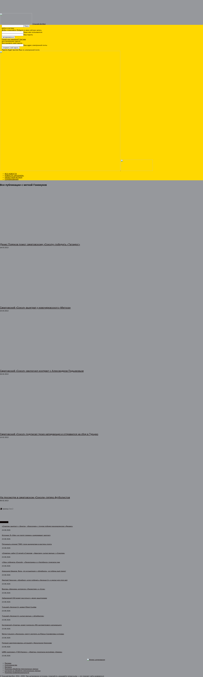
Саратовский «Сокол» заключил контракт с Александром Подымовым (42, 370)
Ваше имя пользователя (32, 32)
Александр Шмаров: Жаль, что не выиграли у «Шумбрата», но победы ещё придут (34, 571)
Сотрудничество (11, 665)
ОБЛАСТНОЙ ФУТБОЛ (13, 177)
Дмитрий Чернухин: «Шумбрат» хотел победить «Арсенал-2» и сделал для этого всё (34, 580)
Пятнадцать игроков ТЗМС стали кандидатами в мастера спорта (27, 544)
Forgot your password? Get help (14, 39)
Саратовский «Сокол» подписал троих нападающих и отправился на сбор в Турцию (49, 434)
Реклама (8, 663)
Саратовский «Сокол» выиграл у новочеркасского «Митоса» (35, 307)
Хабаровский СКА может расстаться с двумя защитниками (24, 598)
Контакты (8, 667)
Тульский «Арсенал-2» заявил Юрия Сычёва (19, 607)
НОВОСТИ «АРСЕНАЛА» (14, 176)
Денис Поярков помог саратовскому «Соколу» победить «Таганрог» (40, 244)
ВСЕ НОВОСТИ (11, 174)
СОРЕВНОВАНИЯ (11, 179)
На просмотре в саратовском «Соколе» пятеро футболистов (35, 497)
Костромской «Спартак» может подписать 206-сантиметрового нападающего (32, 625)
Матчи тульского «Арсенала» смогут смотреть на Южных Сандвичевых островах (33, 634)
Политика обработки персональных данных (21, 669)
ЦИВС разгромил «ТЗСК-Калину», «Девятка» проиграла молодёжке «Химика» (32, 652)
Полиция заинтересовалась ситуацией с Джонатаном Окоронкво (27, 643)
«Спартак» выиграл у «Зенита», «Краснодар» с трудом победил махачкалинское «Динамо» (37, 526)
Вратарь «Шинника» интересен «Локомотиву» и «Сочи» (23, 589)
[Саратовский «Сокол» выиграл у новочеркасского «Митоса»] (52, 279)
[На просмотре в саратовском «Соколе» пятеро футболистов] (52, 468)
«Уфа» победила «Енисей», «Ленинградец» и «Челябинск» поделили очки (31, 562)
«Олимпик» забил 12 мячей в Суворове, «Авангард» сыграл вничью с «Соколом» (33, 553)
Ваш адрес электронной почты (35, 45)
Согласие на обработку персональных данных (23, 671)
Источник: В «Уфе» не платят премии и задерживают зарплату (26, 535)
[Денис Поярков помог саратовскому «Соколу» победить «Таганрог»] (52, 215)
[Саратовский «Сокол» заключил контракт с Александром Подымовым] (52, 342)
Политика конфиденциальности (17, 672)
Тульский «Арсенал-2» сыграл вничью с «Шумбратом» (23, 616)
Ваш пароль (28, 35)
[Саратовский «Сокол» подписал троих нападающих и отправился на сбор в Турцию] (52, 405)
